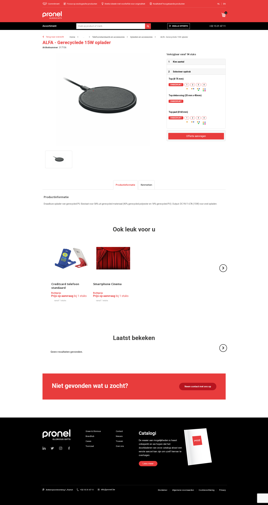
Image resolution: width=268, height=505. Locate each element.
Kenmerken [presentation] (146, 185)
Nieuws (119, 436)
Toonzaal (90, 446)
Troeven (119, 441)
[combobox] (113, 26)
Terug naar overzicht (55, 37)
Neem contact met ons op (198, 386)
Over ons (120, 446)
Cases (88, 441)
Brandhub (90, 436)
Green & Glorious (93, 431)
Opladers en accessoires (141, 37)
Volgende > (223, 351)
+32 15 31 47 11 (217, 26)
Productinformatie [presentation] (125, 185)
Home (72, 37)
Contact (119, 431)
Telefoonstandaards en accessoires (108, 37)
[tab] (125, 185)
